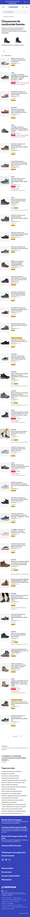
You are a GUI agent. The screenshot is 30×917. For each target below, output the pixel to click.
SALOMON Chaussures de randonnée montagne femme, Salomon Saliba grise (19, 309)
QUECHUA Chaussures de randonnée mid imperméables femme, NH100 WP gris (19, 499)
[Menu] (3, 7)
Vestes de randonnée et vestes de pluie (12, 800)
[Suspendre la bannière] (25, 2)
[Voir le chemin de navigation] (2, 16)
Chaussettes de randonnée (9, 802)
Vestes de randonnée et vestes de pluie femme (14, 804)
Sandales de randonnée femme (10, 778)
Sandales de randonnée (8, 773)
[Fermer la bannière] (27, 2)
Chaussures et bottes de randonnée (11, 771)
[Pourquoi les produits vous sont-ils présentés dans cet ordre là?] (2, 55)
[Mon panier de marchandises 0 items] (26, 7)
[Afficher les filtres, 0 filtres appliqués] (4, 51)
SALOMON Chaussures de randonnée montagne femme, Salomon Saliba (19, 93)
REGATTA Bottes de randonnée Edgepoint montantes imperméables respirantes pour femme (20, 376)
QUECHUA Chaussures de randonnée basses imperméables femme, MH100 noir (19, 718)
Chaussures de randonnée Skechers (12, 813)
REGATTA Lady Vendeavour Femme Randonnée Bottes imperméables (18, 201)
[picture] (5, 63)
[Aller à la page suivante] (21, 736)
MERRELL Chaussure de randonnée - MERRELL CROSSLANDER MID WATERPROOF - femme (17, 263)
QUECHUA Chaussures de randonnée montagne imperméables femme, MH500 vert (19, 181)
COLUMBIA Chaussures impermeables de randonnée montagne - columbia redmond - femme (20, 129)
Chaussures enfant (18, 45)
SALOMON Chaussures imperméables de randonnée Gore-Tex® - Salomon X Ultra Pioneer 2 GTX (19, 279)
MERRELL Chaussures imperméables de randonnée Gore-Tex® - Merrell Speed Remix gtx (20, 485)
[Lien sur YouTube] (6, 859)
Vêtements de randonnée (9, 789)
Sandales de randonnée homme (10, 776)
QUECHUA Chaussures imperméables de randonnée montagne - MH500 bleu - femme (20, 515)
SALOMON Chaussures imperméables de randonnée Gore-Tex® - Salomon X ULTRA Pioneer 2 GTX (19, 163)
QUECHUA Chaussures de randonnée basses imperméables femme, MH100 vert (19, 616)
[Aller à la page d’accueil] (13, 7)
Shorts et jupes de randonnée (10, 784)
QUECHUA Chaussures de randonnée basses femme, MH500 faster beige (18, 545)
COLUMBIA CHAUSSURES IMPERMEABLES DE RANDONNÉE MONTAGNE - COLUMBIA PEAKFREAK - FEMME (19, 77)
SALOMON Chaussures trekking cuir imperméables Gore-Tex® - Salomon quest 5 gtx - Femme (20, 413)
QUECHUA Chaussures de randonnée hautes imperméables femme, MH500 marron (19, 146)
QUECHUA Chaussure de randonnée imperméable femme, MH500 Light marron (19, 111)
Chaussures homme (7, 45)
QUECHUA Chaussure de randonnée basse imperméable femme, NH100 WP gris (19, 234)
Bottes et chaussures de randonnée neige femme (15, 786)
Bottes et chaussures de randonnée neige (13, 782)
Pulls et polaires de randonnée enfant (12, 808)
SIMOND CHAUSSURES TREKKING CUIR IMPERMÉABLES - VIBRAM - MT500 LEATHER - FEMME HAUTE (20, 581)
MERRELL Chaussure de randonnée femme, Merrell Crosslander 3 (18, 60)
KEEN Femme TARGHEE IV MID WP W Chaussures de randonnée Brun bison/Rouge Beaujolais (20, 563)
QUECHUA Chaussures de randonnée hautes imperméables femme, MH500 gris (19, 217)
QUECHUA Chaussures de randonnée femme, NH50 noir (19, 340)
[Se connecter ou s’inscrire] (23, 7)
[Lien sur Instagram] (9, 859)
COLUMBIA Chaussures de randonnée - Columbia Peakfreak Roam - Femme (18, 531)
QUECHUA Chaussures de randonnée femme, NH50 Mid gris (19, 325)
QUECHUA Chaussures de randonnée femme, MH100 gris (19, 247)
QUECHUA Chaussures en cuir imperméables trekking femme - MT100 (20, 703)
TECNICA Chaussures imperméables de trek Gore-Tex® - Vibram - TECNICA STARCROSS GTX (19, 666)
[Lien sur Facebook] (3, 859)
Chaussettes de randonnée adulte (11, 793)
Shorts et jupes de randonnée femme (12, 791)
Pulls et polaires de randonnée (10, 797)
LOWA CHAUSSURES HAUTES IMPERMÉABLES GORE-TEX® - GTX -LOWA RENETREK (20, 651)
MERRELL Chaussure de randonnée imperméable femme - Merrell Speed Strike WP (20, 466)
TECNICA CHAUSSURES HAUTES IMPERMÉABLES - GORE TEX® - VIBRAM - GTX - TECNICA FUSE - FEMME (19, 683)
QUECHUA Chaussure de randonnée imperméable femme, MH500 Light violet (18, 357)
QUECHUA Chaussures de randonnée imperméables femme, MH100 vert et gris (18, 293)
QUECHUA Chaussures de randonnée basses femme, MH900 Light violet (18, 449)
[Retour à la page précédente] (9, 736)
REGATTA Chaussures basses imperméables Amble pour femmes (19, 433)
